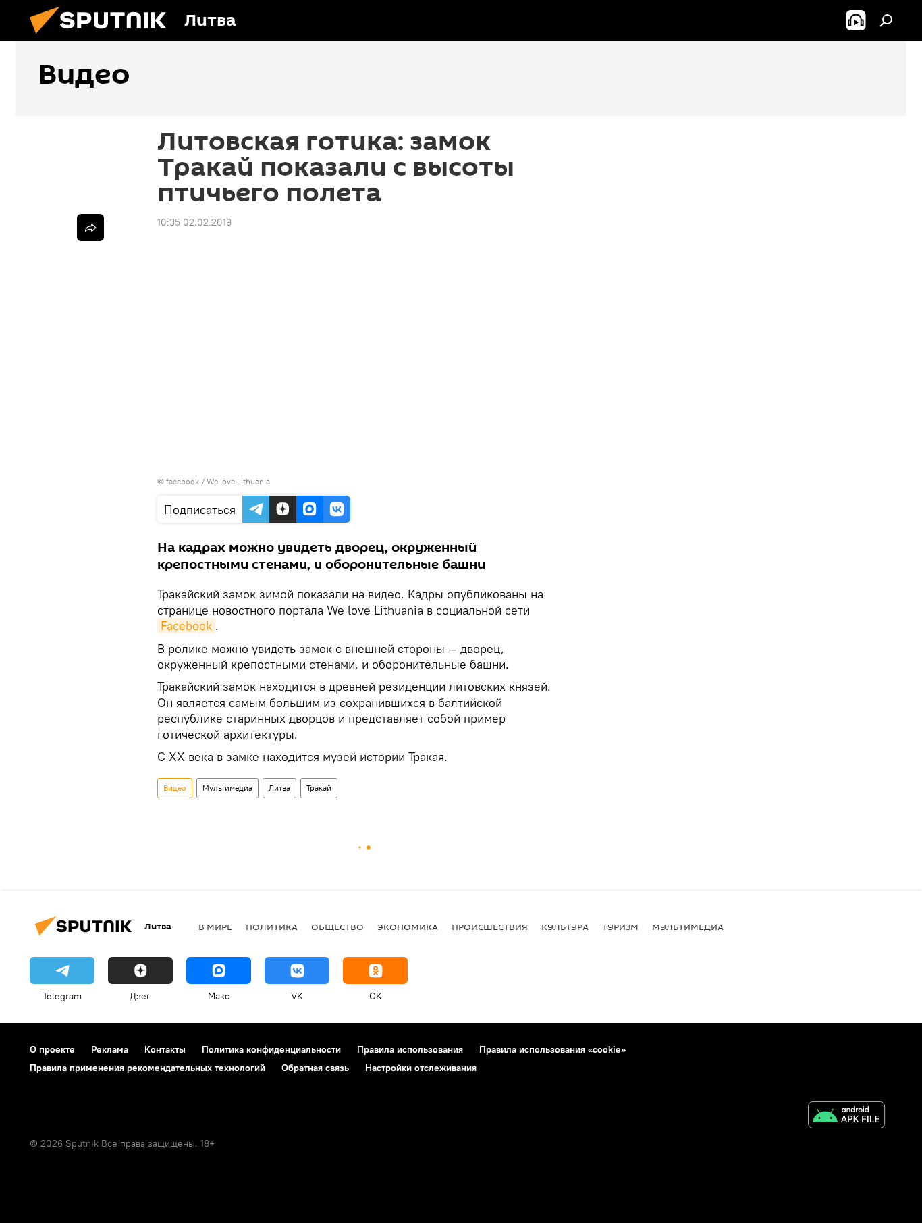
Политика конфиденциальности (271, 1049)
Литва (279, 788)
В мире (215, 926)
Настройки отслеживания (421, 1068)
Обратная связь (315, 1068)
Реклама (109, 1049)
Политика (272, 926)
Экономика (407, 926)
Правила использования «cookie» (552, 1049)
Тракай (318, 788)
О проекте (52, 1049)
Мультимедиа (227, 788)
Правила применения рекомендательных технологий (147, 1068)
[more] (90, 227)
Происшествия (490, 926)
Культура (565, 926)
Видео (174, 788)
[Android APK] (846, 1116)
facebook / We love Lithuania (218, 481)
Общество (337, 926)
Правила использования (410, 1049)
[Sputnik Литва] (103, 37)
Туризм (620, 926)
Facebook (186, 625)
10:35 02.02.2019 (194, 222)
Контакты (165, 1049)
